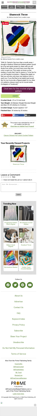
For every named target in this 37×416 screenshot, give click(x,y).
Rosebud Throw (26, 245)
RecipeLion (18, 375)
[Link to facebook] (8, 285)
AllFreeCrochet (18, 367)
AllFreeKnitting (18, 370)
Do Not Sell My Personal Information (18, 348)
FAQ (18, 313)
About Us (18, 296)
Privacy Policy (18, 325)
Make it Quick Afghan (11, 245)
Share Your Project (18, 336)
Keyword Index (18, 319)
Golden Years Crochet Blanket (26, 268)
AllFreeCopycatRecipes (18, 378)
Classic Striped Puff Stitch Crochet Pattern (18, 135)
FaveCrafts (18, 364)
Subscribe (18, 330)
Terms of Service (18, 354)
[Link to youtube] (30, 285)
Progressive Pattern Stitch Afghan (11, 223)
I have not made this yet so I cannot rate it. (17, 180)
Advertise (18, 301)
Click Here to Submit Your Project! (22, 126)
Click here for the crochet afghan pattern (18, 89)
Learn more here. (18, 394)
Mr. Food (18, 372)
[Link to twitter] (15, 285)
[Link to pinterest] (23, 285)
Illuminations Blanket (10, 267)
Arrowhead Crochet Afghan (26, 223)
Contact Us (18, 307)
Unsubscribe (18, 342)
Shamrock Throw (18, 164)
